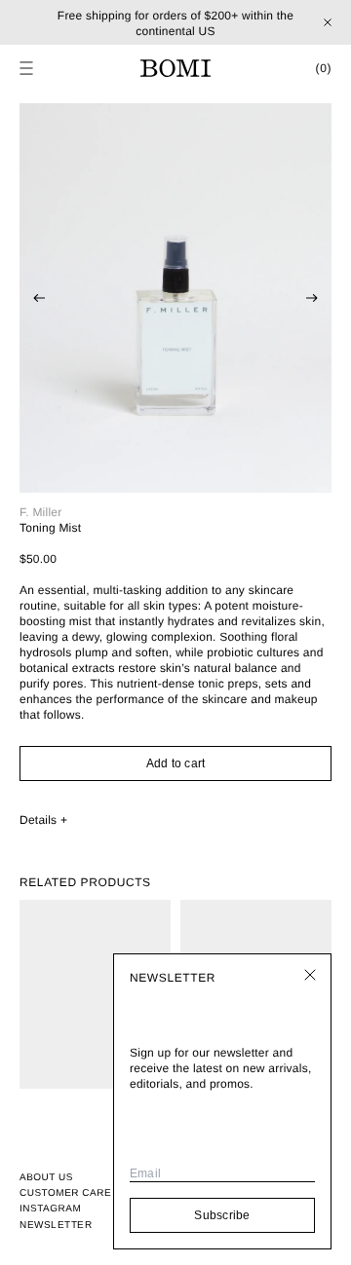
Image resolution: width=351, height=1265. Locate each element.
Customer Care (65, 1193)
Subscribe (222, 1215)
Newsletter (56, 1224)
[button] (26, 68)
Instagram (50, 1209)
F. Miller (41, 512)
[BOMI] (175, 68)
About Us (46, 1177)
